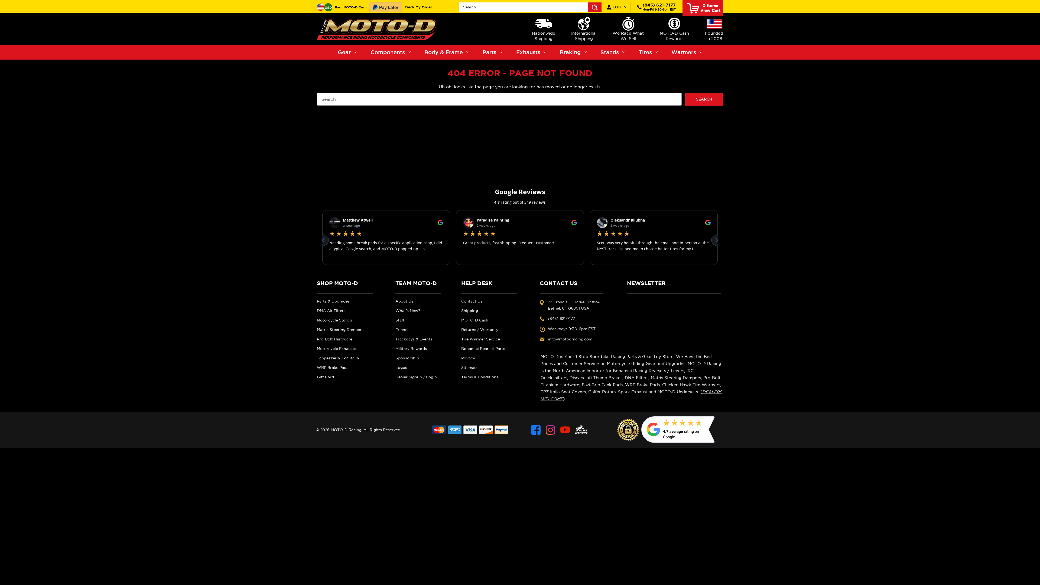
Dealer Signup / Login (416, 377)
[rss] (581, 430)
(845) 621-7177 (659, 6)
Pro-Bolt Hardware (334, 339)
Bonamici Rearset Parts (483, 348)
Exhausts (528, 52)
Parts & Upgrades (333, 301)
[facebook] (536, 430)
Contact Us (471, 301)
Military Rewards (411, 348)
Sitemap (469, 367)
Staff (399, 320)
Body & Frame (443, 52)
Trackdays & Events (413, 339)
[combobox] (530, 7)
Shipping (469, 310)
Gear (344, 52)
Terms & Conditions (479, 377)
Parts (489, 52)
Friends (402, 329)
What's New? (407, 310)
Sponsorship (407, 358)
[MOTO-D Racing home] (378, 29)
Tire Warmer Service (480, 339)
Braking (570, 52)
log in (619, 7)
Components (387, 52)
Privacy (468, 358)
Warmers (683, 52)
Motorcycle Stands (334, 320)
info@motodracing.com (570, 339)
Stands (609, 52)
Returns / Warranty (479, 329)
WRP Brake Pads (332, 367)
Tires (645, 52)
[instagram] (550, 430)
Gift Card (325, 377)
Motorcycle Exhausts (336, 348)
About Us (404, 301)
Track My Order (418, 7)
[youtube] (565, 430)
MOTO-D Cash (474, 320)
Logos (401, 367)
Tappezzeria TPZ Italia (338, 358)
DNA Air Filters (331, 310)
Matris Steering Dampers (340, 329)
